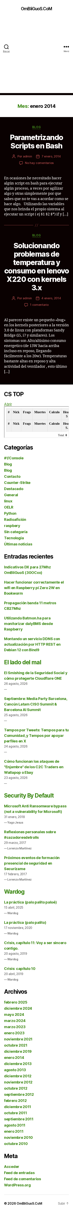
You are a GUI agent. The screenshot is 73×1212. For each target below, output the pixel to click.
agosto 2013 (15, 1070)
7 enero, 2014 (51, 156)
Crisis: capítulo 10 (19, 968)
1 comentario (39, 305)
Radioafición (15, 519)
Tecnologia (14, 538)
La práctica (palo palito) (25, 922)
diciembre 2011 (17, 1107)
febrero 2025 (15, 1002)
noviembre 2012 (18, 1082)
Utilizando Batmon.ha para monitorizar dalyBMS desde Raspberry (28, 623)
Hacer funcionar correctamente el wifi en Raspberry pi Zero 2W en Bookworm (34, 587)
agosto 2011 (14, 1125)
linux (8, 501)
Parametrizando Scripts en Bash (36, 141)
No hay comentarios (39, 163)
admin (27, 156)
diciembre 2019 (18, 1051)
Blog (36, 127)
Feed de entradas (19, 1173)
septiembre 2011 (18, 1119)
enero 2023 (14, 1033)
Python (10, 513)
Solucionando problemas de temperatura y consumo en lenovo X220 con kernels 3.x (36, 266)
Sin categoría (16, 532)
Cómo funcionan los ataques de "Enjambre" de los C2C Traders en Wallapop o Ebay (33, 767)
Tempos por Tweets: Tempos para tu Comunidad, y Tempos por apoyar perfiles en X (36, 735)
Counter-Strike (17, 482)
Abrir (8, 404)
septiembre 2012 (19, 1094)
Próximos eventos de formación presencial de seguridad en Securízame (32, 863)
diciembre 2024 (18, 1008)
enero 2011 (13, 1131)
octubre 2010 (16, 1143)
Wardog (14, 891)
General (11, 495)
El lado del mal (22, 662)
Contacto (12, 476)
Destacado (13, 489)
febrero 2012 (15, 1100)
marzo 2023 (14, 1027)
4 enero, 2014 (51, 298)
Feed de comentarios (22, 1179)
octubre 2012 (15, 1088)
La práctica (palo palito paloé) (30, 902)
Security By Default (29, 795)
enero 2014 (14, 1057)
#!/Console (13, 458)
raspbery (12, 525)
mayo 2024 (14, 1014)
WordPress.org (17, 1185)
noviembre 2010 (18, 1137)
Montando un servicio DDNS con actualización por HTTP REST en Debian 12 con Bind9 (32, 644)
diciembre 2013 (18, 1064)
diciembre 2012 (17, 1076)
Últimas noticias (18, 544)
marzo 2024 (14, 1021)
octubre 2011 (15, 1113)
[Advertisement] (36, 56)
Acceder (11, 1166)
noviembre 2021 (18, 1039)
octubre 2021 (15, 1045)
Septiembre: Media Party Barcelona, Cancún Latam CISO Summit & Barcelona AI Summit (35, 704)
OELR (8, 507)
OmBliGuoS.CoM (36, 9)
